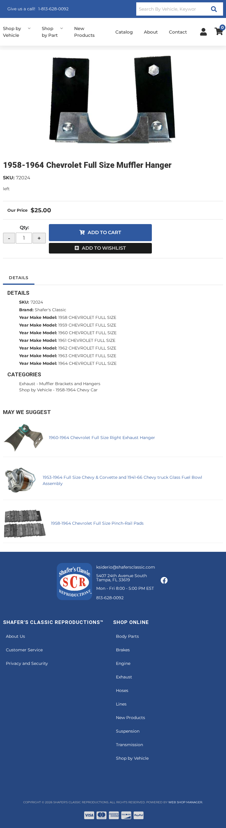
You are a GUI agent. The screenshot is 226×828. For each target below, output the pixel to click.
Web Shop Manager (185, 802)
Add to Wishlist (104, 248)
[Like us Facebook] (164, 580)
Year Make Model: (38, 317)
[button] (179, 9)
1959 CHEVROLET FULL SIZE (87, 325)
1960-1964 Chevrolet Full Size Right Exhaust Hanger (102, 437)
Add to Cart (104, 232)
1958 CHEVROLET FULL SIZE (87, 317)
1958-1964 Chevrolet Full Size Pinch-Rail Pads (97, 523)
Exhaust (27, 383)
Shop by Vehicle (35, 390)
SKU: (8, 177)
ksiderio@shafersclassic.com (125, 567)
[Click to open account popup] (203, 32)
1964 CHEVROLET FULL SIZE (87, 363)
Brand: (26, 309)
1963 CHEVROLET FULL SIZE (87, 355)
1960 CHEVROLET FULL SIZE (87, 332)
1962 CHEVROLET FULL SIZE (87, 348)
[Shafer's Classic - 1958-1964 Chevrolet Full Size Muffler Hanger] (113, 100)
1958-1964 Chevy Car (77, 390)
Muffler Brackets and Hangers (69, 383)
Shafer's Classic (50, 309)
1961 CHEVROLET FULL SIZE (86, 340)
